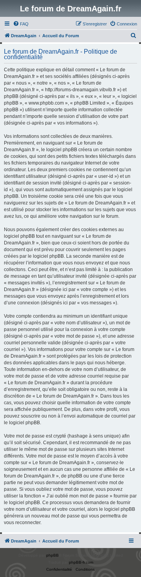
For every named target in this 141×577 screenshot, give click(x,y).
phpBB (52, 555)
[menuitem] (21, 24)
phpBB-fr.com (81, 562)
